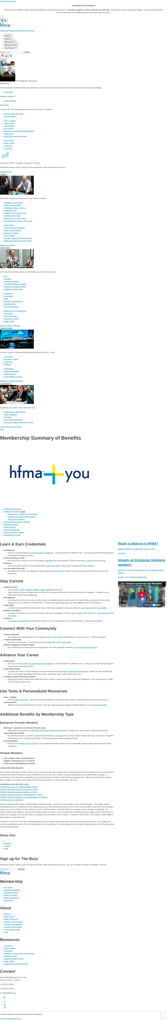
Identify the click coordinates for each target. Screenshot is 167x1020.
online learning (92, 561)
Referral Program (10, 895)
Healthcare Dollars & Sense (14, 208)
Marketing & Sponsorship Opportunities (19, 131)
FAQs (6, 932)
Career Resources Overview (11, 427)
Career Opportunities (12, 930)
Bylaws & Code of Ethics (13, 922)
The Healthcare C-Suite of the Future (18, 221)
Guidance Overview (7, 245)
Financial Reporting (11, 281)
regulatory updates (32, 590)
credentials (48, 561)
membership (50, 642)
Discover (7, 35)
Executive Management (13, 924)
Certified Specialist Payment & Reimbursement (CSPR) (21, 795)
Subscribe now (5, 172)
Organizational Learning (13, 377)
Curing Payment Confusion (14, 228)
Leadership (8, 294)
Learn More (8, 92)
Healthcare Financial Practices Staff (17, 241)
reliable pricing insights (28, 743)
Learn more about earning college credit (12, 768)
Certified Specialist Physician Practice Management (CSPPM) (24, 797)
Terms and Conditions (16, 519)
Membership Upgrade (12, 535)
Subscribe (21, 869)
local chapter (66, 642)
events (58, 571)
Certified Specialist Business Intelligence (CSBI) (18, 792)
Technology (8, 314)
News (6, 299)
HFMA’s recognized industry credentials (38, 553)
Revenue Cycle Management (15, 311)
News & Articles (9, 41)
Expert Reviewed (10, 316)
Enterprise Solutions (12, 512)
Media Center (9, 143)
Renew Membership (11, 530)
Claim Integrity (9, 236)
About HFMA (9, 141)
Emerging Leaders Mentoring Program (18, 422)
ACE (75, 780)
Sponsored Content (11, 319)
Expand (23, 511)
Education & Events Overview (11, 381)
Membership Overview (12, 509)
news (22, 590)
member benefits (64, 705)
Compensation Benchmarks (14, 412)
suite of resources (21, 700)
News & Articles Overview (10, 326)
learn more (51, 566)
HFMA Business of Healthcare (11, 800)
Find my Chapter (10, 116)
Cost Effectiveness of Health (15, 284)
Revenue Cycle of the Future (15, 218)
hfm (5, 276)
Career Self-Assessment (13, 420)
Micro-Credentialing (11, 371)
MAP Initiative (9, 126)
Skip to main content (8, 1)
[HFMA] (5, 26)
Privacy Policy (5, 1019)
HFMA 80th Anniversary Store (15, 136)
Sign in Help (8, 900)
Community (8, 951)
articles (14, 590)
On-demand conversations (18, 621)
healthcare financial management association (17, 31)
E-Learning (8, 148)
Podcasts (7, 279)
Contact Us (8, 146)
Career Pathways (10, 415)
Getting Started (10, 527)
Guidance (7, 38)
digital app (31, 595)
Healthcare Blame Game (13, 289)
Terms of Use (16, 1019)
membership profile (99, 705)
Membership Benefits (12, 890)
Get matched (13, 679)
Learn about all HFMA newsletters (94, 608)
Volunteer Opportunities (13, 927)
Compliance (8, 296)
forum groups (57, 637)
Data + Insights (10, 121)
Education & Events (10, 45)
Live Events (8, 357)
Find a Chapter (9, 948)
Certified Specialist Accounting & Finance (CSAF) (19, 789)
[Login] (11, 57)
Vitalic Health (9, 123)
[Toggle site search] (4, 55)
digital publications (47, 590)
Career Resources (10, 48)
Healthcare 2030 (10, 211)
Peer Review (9, 129)
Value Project (9, 225)
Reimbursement (10, 304)
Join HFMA (8, 887)
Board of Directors (11, 919)
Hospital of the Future (12, 216)
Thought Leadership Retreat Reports (18, 238)
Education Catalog (11, 359)
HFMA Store (8, 134)
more (103, 561)
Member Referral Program (14, 532)
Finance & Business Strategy (15, 287)
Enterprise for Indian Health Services (22, 517)
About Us (7, 914)
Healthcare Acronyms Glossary (16, 964)
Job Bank (7, 417)
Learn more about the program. (86, 647)
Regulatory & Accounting (13, 203)
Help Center (4, 817)
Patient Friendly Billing (12, 205)
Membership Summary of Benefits (17, 522)
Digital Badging (10, 374)
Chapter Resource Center (14, 959)
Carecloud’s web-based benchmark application (48, 730)
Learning (58, 736)
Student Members (62, 603)
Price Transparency (11, 307)
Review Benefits (10, 101)
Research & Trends (11, 233)
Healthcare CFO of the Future (15, 213)
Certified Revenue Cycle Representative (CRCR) (19, 787)
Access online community (13, 114)
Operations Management (13, 301)
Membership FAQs (11, 525)
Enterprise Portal (10, 956)
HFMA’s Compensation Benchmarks (75, 671)
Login (2, 429)
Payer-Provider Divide (12, 230)
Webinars (7, 365)
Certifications (9, 369)
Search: (3, 52)
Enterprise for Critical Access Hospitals (23, 514)
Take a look (32, 81)
